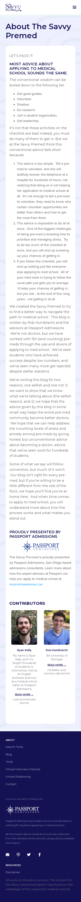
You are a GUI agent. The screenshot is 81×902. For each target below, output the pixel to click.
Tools (9, 761)
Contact (11, 784)
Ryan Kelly (24, 650)
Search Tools (14, 747)
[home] (13, 7)
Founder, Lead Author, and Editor (57, 672)
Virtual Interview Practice (23, 769)
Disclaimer (13, 872)
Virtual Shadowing (18, 776)
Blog (9, 754)
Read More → (24, 694)
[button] (74, 7)
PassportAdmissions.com (25, 584)
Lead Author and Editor (24, 701)
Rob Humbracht (57, 650)
